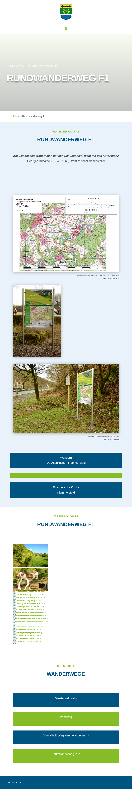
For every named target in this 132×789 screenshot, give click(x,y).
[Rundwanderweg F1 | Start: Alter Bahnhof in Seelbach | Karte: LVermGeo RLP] (66, 271)
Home (16, 116)
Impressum (14, 782)
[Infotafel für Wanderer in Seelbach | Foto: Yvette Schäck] (37, 356)
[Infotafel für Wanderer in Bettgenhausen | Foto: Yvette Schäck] (66, 432)
